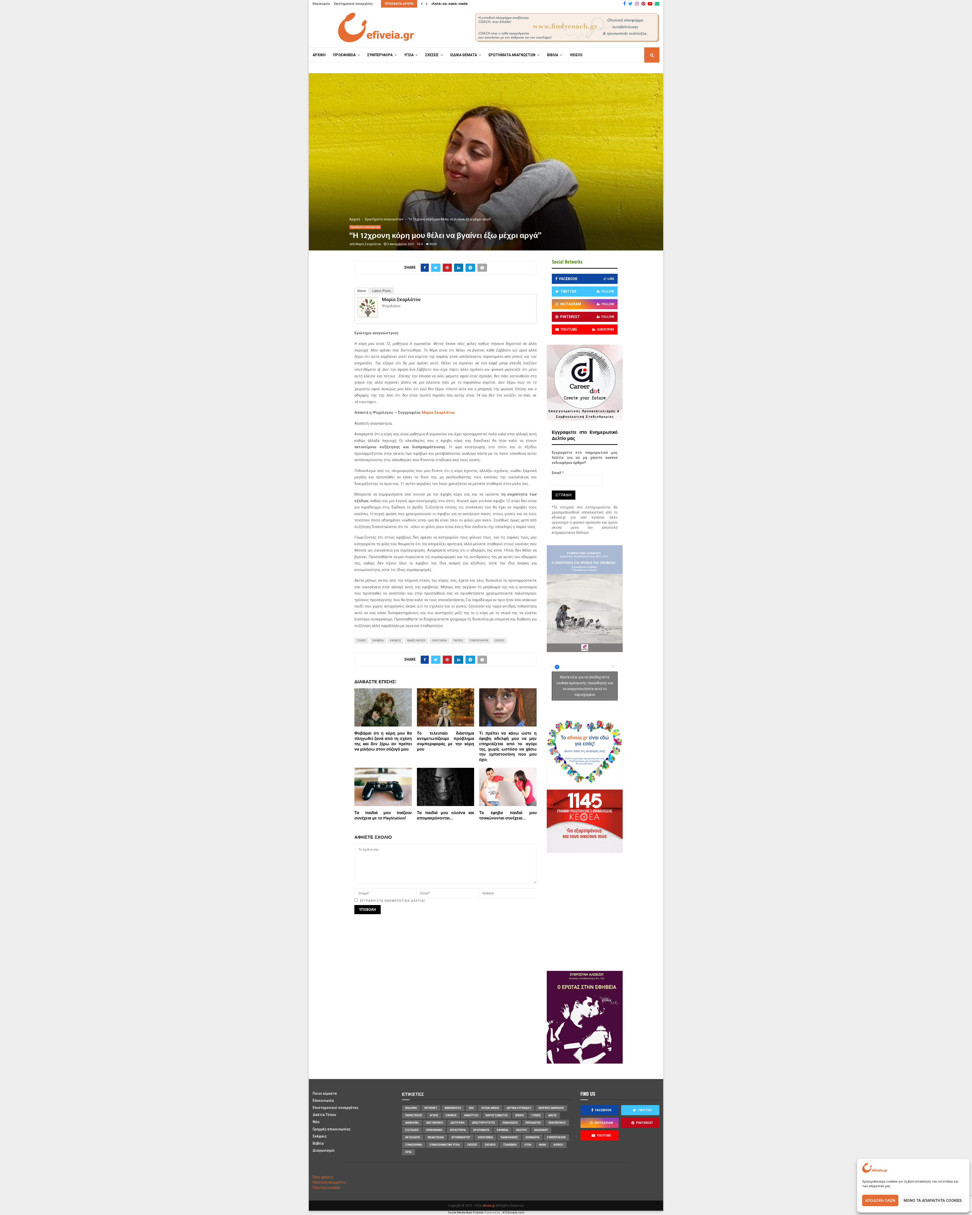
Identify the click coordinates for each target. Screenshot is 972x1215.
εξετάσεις (412, 1130)
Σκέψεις (320, 1136)
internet (430, 1108)
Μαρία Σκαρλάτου (368, 244)
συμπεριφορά (479, 640)
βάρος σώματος (497, 1115)
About (361, 291)
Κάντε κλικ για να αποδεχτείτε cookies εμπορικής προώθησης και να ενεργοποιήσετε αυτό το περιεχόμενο (584, 686)
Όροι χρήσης (323, 1177)
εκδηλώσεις (510, 1122)
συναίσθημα (413, 1144)
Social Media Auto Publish (465, 1212)
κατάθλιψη (412, 1137)
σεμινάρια (532, 1137)
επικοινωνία (434, 1130)
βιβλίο (519, 1115)
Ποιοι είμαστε (325, 1093)
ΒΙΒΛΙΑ (552, 55)
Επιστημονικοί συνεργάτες (353, 4)
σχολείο (490, 1144)
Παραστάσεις (413, 1115)
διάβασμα (412, 1122)
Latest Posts (381, 291)
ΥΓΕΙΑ (409, 55)
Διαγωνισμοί (324, 1150)
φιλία (542, 1144)
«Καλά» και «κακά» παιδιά (449, 3)
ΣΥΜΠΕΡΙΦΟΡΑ (380, 55)
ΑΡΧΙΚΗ (319, 55)
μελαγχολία (436, 1137)
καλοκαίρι (541, 1130)
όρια (408, 1152)
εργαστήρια (458, 1130)
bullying (411, 1108)
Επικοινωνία (321, 4)
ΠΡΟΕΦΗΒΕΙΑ (344, 55)
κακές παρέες (416, 640)
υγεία (527, 1144)
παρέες (458, 640)
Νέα (316, 1122)
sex (471, 1108)
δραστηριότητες (483, 1122)
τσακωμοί (510, 1144)
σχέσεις (499, 640)
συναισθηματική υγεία (445, 1144)
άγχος (434, 1115)
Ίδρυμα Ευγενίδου (519, 1108)
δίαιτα (552, 1115)
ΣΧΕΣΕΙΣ (432, 55)
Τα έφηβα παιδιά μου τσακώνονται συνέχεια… (508, 816)
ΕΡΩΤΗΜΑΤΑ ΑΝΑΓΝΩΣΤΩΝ (512, 55)
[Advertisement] (600, 911)
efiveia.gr (488, 1205)
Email (558, 473)
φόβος (558, 1144)
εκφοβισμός (557, 1122)
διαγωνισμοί (434, 1122)
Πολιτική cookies (326, 1188)
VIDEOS (576, 55)
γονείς (361, 640)
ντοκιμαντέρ (461, 1137)
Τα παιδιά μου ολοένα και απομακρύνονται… (445, 816)
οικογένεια (439, 640)
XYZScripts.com (513, 1212)
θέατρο (521, 1130)
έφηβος (395, 640)
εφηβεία (378, 640)
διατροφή (457, 1122)
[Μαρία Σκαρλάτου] (368, 316)
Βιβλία (318, 1143)
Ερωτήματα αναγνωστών (365, 227)
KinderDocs (453, 1108)
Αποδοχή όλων (880, 1200)
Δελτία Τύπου (324, 1115)
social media (490, 1108)
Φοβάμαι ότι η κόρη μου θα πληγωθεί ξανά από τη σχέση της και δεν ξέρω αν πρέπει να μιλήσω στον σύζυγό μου (383, 741)
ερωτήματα (481, 1130)
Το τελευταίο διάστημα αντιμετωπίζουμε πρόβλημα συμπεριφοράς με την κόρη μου (445, 741)
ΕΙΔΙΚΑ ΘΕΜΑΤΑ (463, 55)
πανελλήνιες (509, 1137)
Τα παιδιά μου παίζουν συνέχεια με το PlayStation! (383, 816)
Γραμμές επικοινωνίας (332, 1129)
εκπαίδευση (533, 1122)
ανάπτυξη (471, 1115)
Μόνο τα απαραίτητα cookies (933, 1200)
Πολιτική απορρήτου (329, 1182)
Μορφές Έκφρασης (551, 1108)
